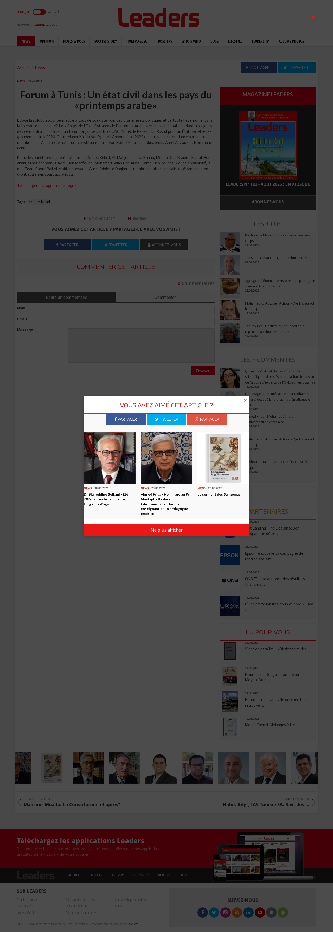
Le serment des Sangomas (218, 494)
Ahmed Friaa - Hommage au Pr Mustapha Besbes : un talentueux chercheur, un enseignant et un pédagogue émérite (165, 503)
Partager (127, 419)
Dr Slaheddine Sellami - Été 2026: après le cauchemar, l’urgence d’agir (106, 499)
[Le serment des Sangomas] (223, 457)
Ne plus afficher (167, 530)
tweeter (168, 419)
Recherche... (232, 16)
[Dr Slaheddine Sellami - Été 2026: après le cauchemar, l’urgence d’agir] (110, 457)
